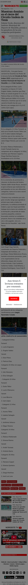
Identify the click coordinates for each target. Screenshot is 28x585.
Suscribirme (14, 298)
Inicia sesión (9, 304)
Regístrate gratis (18, 304)
